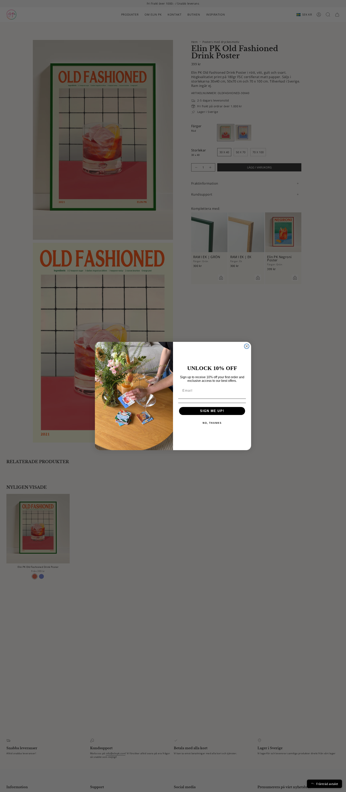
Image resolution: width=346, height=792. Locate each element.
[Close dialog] (246, 346)
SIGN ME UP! (212, 411)
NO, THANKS (212, 423)
